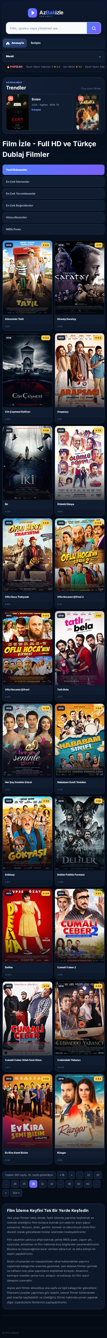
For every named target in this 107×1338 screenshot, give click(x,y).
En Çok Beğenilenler (19, 205)
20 (97, 1174)
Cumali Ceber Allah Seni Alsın (23, 1059)
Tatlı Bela (63, 689)
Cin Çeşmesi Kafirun (17, 411)
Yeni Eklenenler (16, 169)
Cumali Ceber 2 (66, 967)
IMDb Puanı (13, 229)
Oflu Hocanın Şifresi (17, 689)
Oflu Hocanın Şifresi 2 (70, 596)
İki (6, 504)
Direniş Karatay (66, 318)
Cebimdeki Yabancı (69, 1059)
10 (88, 1174)
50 (78, 1183)
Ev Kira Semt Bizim (16, 1152)
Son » (16, 1192)
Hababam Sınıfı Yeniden (71, 782)
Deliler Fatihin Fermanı (71, 874)
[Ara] (94, 28)
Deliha (9, 967)
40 (69, 1183)
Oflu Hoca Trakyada (17, 596)
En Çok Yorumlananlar (21, 193)
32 (51, 1183)
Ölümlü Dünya (65, 504)
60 (87, 1183)
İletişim (36, 43)
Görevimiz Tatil (14, 318)
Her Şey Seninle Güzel (18, 782)
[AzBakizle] (53, 12)
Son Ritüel (72, 66)
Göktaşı (10, 874)
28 (14, 1183)
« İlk (62, 1174)
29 (24, 1183)
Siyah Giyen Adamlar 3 (43, 66)
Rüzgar (61, 1152)
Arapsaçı (62, 411)
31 (42, 1183)
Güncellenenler (16, 217)
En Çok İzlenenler (18, 181)
